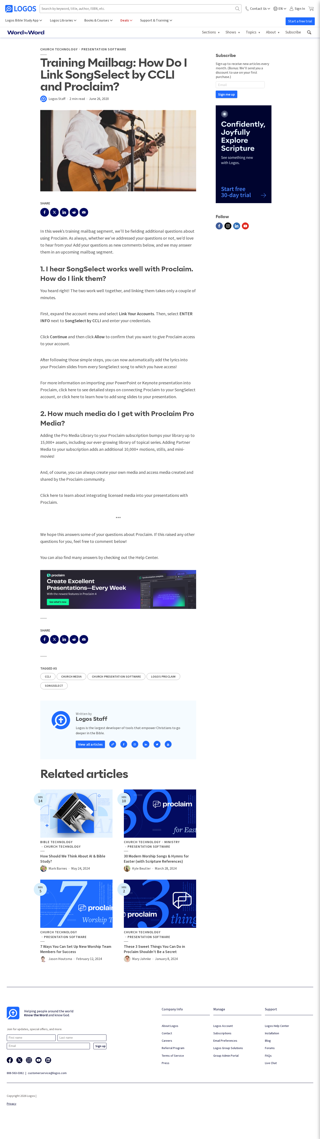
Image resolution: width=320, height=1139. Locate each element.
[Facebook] (219, 225)
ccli (48, 676)
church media (71, 676)
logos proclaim (163, 676)
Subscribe (293, 32)
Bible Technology (56, 842)
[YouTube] (245, 225)
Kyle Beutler (141, 868)
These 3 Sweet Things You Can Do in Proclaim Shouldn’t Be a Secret (154, 949)
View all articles (90, 744)
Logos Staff (57, 98)
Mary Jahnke (141, 959)
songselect (54, 686)
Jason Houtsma (60, 959)
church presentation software (116, 676)
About (271, 32)
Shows (231, 32)
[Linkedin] (236, 225)
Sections (209, 32)
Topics (251, 32)
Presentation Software (103, 49)
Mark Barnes (58, 868)
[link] (309, 32)
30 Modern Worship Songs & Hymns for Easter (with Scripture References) (156, 859)
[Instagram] (227, 225)
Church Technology (59, 49)
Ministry (172, 842)
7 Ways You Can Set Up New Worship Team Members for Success (75, 949)
